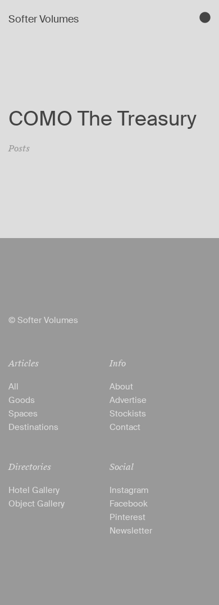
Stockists (128, 413)
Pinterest (127, 517)
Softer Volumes (43, 19)
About (121, 386)
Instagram (129, 490)
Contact (125, 427)
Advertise (128, 400)
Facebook (129, 503)
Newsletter (131, 530)
